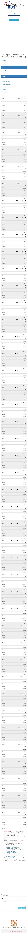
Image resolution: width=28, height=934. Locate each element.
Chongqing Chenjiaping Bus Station (13, 848)
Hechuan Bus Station (10, 856)
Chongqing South (22, 694)
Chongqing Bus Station (10, 851)
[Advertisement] (14, 39)
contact (11, 834)
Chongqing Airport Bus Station (12, 846)
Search (14, 20)
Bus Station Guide (18, 931)
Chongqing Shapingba (21, 200)
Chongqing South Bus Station (12, 852)
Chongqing (24, 625)
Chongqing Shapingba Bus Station (13, 847)
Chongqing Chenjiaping (21, 336)
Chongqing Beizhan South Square (19, 489)
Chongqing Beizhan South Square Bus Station (15, 849)
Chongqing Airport (22, 98)
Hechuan (24, 103)
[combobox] (14, 11)
